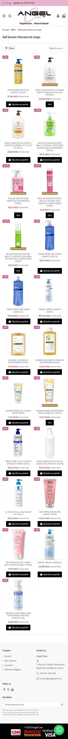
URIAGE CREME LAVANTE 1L (49, 562)
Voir (50, 104)
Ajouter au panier (20, 104)
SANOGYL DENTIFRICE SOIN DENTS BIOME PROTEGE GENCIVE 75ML (18, 615)
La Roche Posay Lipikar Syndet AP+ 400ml (18, 513)
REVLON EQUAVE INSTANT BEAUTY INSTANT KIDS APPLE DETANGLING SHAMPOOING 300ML (49, 147)
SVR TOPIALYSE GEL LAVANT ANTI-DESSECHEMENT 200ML (18, 563)
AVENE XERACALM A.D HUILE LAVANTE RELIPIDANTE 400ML (50, 462)
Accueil (7, 656)
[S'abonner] (61, 705)
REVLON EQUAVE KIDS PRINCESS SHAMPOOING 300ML (18, 200)
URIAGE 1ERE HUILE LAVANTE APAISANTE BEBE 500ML (18, 462)
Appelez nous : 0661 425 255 (24, 3)
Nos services (10, 660)
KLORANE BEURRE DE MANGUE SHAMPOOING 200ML (49, 361)
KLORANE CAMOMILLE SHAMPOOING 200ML (18, 361)
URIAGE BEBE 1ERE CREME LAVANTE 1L (18, 310)
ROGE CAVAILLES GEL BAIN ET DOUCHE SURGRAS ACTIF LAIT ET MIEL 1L (18, 145)
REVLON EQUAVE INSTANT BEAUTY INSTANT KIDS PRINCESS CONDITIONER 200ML (50, 202)
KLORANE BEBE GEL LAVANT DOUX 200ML (18, 411)
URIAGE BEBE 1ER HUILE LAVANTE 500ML (18, 91)
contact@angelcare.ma (50, 678)
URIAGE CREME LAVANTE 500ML (49, 310)
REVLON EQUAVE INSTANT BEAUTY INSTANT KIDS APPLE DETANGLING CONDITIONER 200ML (18, 258)
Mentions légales (12, 669)
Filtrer (11, 48)
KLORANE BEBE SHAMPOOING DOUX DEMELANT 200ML (50, 411)
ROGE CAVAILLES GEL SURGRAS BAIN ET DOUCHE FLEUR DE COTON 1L (50, 92)
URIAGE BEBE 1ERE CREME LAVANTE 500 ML (50, 255)
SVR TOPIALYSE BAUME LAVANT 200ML (49, 513)
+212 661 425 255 (47, 673)
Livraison (8, 665)
